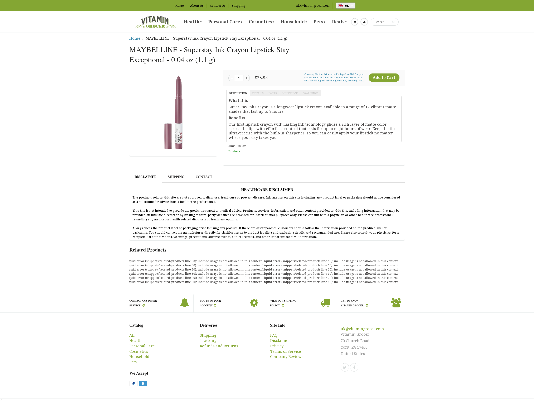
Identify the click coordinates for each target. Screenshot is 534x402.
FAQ (273, 335)
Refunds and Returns (219, 346)
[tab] (238, 93)
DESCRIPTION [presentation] (238, 93)
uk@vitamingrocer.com (313, 5)
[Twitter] (345, 367)
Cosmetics (261, 21)
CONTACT (204, 177)
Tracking (208, 340)
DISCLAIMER (145, 177)
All (132, 335)
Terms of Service (285, 351)
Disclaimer (280, 340)
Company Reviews (287, 356)
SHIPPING (176, 177)
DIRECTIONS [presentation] (290, 93)
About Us (197, 5)
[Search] (393, 22)
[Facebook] (354, 367)
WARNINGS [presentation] (311, 93)
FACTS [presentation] (272, 93)
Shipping (238, 5)
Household (294, 21)
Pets (319, 21)
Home (179, 5)
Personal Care (225, 21)
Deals (339, 21)
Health (193, 21)
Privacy (276, 346)
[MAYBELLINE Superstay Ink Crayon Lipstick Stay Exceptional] (173, 112)
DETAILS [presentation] (258, 93)
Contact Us (217, 5)
